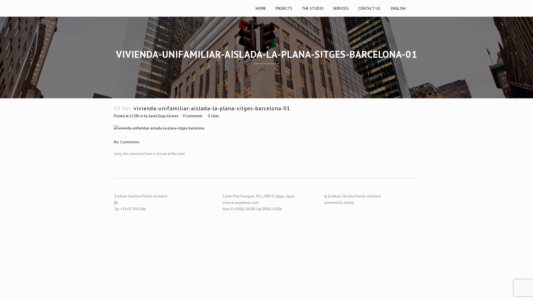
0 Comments (193, 116)
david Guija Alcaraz (163, 116)
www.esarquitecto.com (241, 202)
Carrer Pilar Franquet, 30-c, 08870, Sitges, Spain (259, 196)
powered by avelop (339, 202)
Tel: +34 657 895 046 (130, 209)
